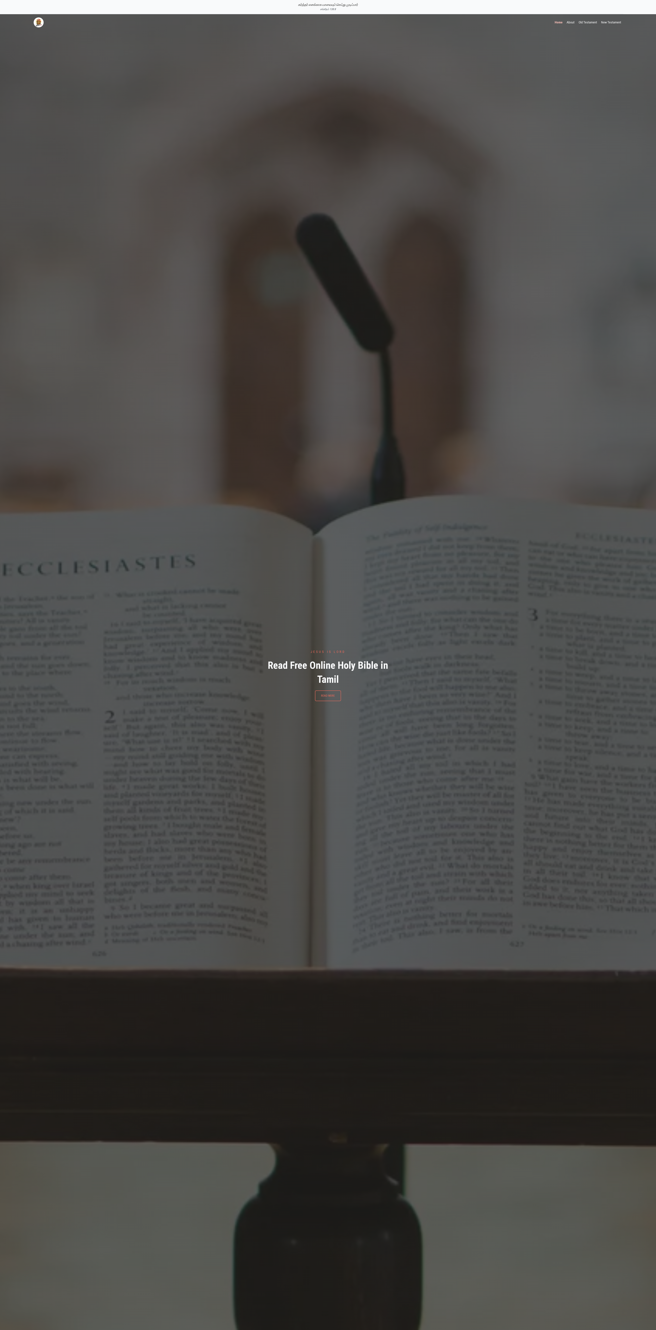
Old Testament (588, 22)
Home (559, 22)
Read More (328, 695)
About (571, 22)
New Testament (611, 22)
